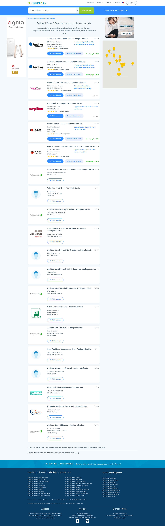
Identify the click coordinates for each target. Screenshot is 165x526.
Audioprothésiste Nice (109, 486)
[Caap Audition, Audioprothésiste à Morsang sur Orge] (36, 354)
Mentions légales (82, 513)
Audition (108, 2)
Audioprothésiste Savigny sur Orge (75, 491)
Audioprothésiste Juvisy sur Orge (75, 481)
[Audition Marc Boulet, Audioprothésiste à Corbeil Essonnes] (36, 274)
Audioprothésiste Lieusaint (73, 477)
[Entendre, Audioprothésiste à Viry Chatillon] (36, 393)
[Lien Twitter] (87, 521)
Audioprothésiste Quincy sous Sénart (76, 485)
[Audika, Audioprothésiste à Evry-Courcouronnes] (36, 44)
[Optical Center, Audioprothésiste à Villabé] (36, 130)
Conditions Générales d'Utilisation (82, 515)
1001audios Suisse (119, 518)
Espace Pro (131, 3)
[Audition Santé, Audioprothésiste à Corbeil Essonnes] (36, 294)
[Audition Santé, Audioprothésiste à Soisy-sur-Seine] (36, 215)
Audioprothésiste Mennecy (36, 491)
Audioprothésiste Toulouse (110, 484)
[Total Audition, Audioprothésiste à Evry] (36, 194)
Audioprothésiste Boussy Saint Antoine (77, 493)
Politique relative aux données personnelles (82, 517)
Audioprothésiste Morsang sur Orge (39, 493)
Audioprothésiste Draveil (35, 489)
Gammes (100, 2)
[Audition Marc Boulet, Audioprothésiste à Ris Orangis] (36, 255)
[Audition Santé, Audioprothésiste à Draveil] (36, 334)
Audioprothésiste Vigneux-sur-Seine (39, 495)
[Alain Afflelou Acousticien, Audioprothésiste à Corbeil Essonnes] (36, 234)
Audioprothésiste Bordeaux (111, 494)
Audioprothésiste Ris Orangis (37, 479)
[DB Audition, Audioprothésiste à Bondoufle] (36, 313)
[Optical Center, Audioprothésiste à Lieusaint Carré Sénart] (36, 152)
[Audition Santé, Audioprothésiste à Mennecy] (36, 431)
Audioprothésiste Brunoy (72, 487)
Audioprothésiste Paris (109, 478)
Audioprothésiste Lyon (109, 482)
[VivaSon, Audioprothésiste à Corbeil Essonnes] (36, 88)
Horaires (95, 95)
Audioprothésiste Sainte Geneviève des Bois (78, 483)
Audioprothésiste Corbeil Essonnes (38, 481)
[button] (120, 61)
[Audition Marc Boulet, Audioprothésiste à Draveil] (36, 374)
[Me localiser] (77, 10)
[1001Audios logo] (37, 3)
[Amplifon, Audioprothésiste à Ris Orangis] (36, 109)
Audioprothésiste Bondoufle (36, 485)
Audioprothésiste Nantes (110, 488)
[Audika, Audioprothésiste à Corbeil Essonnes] (36, 67)
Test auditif (90, 2)
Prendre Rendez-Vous (74, 53)
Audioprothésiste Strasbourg (111, 490)
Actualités (117, 2)
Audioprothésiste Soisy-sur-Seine (38, 477)
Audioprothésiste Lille (109, 496)
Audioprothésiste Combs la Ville (74, 495)
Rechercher (86, 10)
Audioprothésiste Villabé (35, 483)
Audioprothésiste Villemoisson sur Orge (77, 489)
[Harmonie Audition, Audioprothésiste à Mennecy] (36, 412)
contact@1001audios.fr (114, 464)
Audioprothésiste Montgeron (73, 479)
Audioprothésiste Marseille (110, 480)
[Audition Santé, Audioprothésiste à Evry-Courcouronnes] (36, 175)
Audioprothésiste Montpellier (111, 492)
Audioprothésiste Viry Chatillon (37, 487)
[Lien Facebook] (77, 521)
